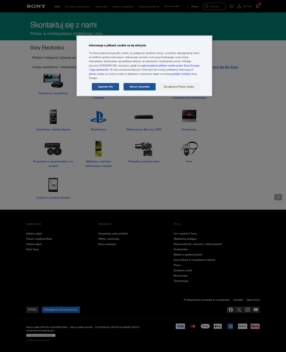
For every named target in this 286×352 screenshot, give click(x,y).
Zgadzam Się (105, 86)
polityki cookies (180, 74)
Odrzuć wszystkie (140, 86)
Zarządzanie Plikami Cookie (179, 86)
